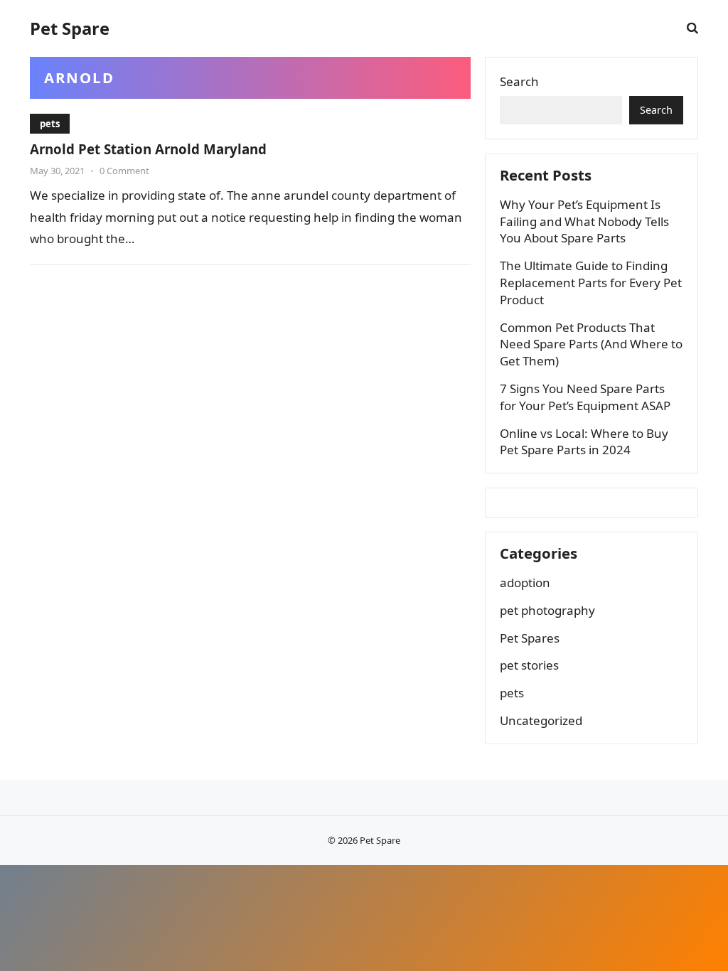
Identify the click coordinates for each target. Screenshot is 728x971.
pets (50, 123)
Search (519, 81)
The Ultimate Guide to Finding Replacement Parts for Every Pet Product (591, 282)
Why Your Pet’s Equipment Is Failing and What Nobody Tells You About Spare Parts (584, 221)
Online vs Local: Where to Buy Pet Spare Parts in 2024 (584, 441)
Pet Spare (69, 28)
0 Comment (124, 170)
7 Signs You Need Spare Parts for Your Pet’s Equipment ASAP (585, 397)
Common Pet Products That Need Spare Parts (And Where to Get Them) (591, 344)
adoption (525, 582)
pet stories (529, 665)
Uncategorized (541, 720)
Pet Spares (530, 638)
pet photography (547, 610)
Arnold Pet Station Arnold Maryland (148, 149)
